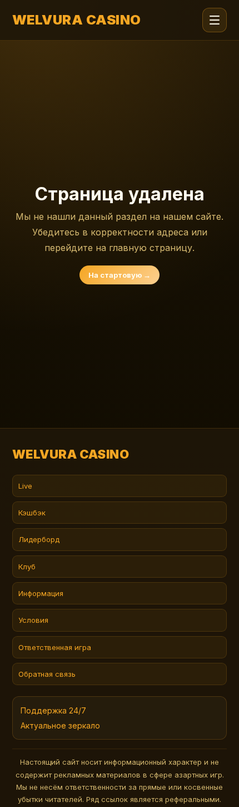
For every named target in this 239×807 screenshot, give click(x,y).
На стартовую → (119, 274)
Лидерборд (38, 539)
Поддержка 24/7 (53, 710)
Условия (33, 620)
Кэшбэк (32, 512)
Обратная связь (47, 674)
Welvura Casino (76, 20)
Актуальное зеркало (60, 725)
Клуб (27, 566)
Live (25, 485)
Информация (40, 593)
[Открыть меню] (214, 20)
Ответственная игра (54, 647)
